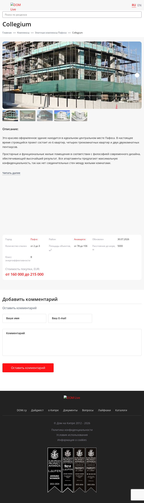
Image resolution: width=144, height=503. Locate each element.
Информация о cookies (72, 440)
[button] (137, 75)
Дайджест (37, 410)
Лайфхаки (104, 410)
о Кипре (53, 410)
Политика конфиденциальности (72, 430)
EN (139, 5)
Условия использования (72, 435)
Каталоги (121, 410)
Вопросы (88, 410)
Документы (70, 410)
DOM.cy (22, 410)
